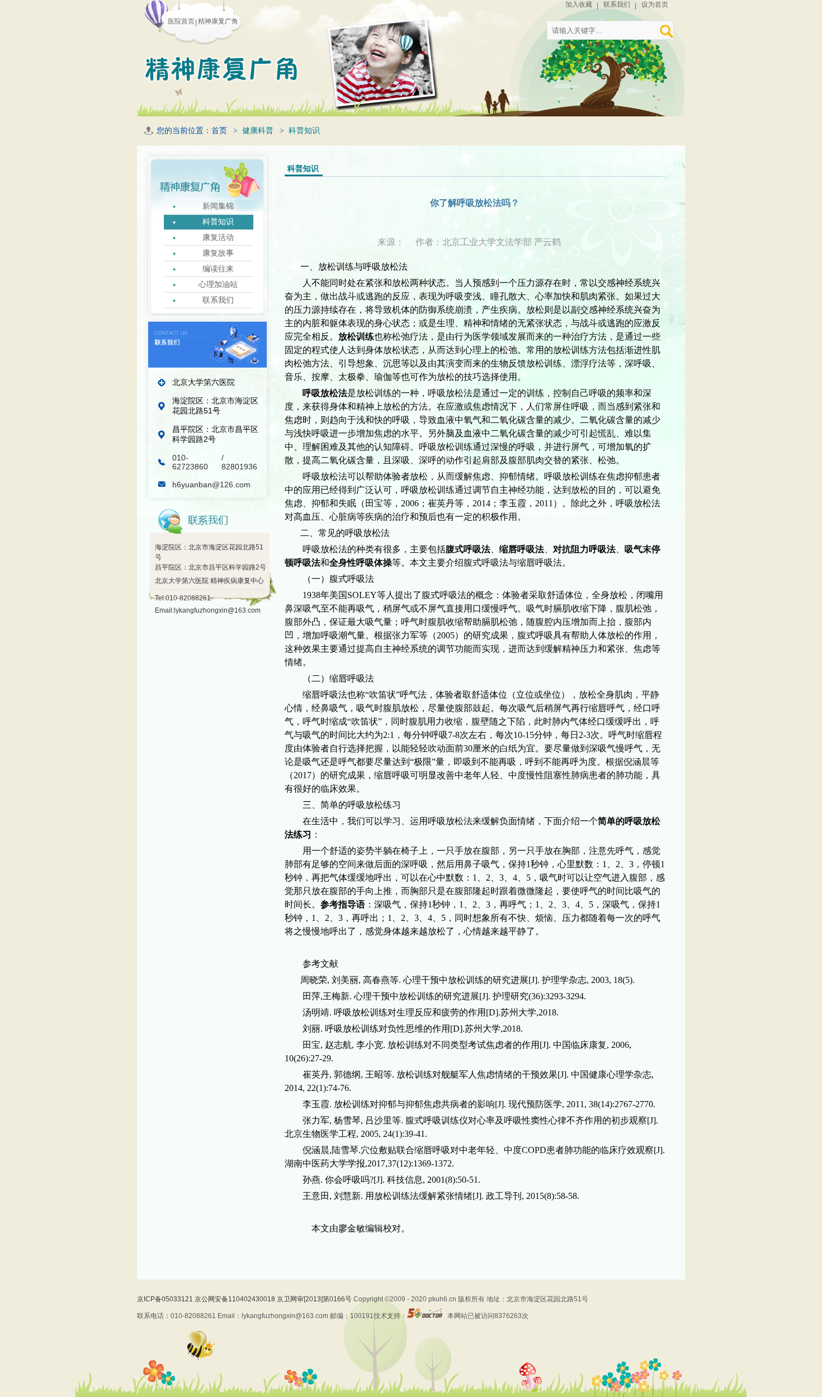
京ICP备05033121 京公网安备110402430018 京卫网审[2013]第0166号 (245, 1299)
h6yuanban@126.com (211, 484)
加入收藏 (578, 4)
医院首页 (181, 21)
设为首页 (654, 4)
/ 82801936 (239, 462)
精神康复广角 (218, 21)
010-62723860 (191, 462)
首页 (219, 130)
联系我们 (616, 4)
